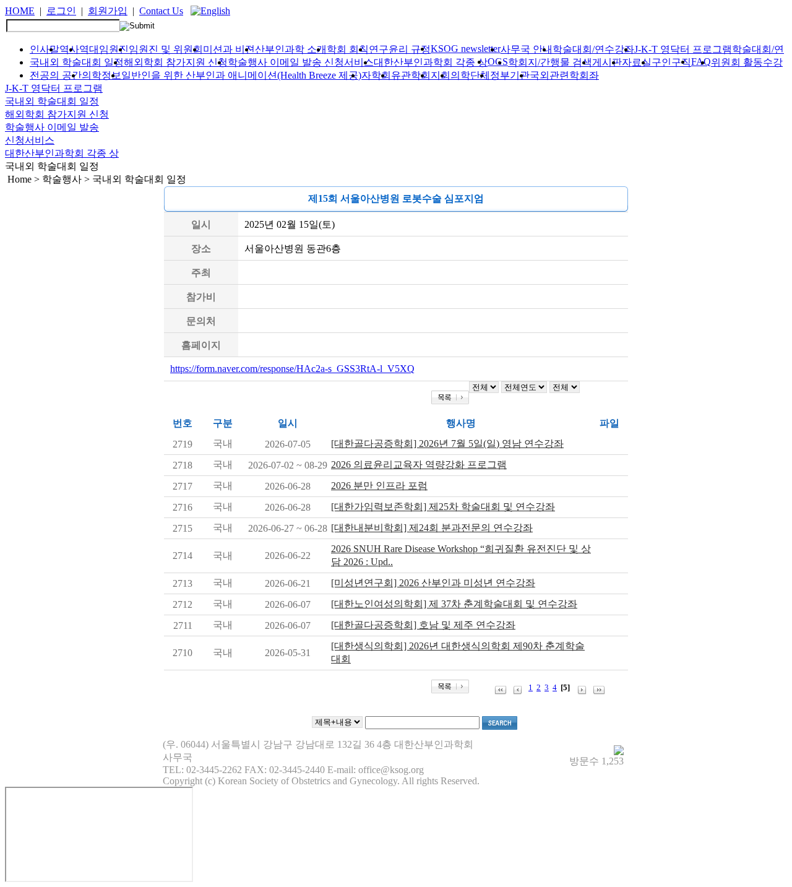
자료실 (637, 62)
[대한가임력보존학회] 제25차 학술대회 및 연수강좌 (443, 506)
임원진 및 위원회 (166, 49)
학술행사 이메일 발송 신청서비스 (301, 62)
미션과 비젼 (229, 49)
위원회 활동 (737, 62)
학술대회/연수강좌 (593, 49)
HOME (20, 11)
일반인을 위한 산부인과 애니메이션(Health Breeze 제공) (241, 75)
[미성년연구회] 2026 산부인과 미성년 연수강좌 (433, 583)
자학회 (376, 75)
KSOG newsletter (466, 48)
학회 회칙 (348, 49)
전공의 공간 (56, 75)
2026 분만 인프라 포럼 (379, 485)
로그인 (61, 11)
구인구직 (671, 62)
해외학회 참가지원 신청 (176, 62)
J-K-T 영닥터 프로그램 (683, 49)
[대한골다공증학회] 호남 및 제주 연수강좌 (423, 625)
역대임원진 (104, 49)
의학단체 (470, 75)
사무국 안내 (527, 49)
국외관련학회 (559, 75)
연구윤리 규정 (400, 49)
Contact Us (161, 11)
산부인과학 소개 (291, 49)
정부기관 (510, 75)
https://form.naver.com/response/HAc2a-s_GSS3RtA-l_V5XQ (292, 368)
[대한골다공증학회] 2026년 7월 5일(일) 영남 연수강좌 (447, 443)
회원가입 (107, 11)
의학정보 (101, 75)
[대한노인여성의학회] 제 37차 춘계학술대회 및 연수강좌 (454, 604)
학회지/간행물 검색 (550, 62)
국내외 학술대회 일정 (77, 62)
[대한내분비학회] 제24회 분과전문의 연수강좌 (432, 527)
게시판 (607, 62)
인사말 (44, 49)
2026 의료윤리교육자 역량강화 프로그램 (419, 464)
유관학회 (411, 75)
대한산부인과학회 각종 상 (431, 62)
